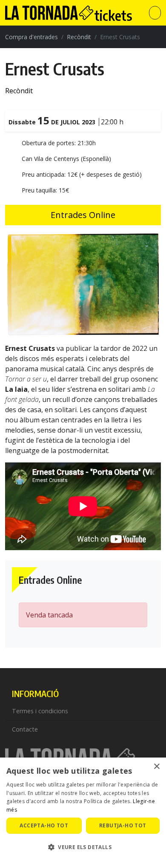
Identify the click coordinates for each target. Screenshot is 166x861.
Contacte (25, 729)
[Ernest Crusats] (83, 283)
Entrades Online (83, 215)
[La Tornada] (38, 13)
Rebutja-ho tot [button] (122, 825)
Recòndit (79, 37)
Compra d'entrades (31, 37)
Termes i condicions (40, 711)
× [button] (156, 766)
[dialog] (83, 809)
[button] (83, 847)
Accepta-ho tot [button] (44, 825)
